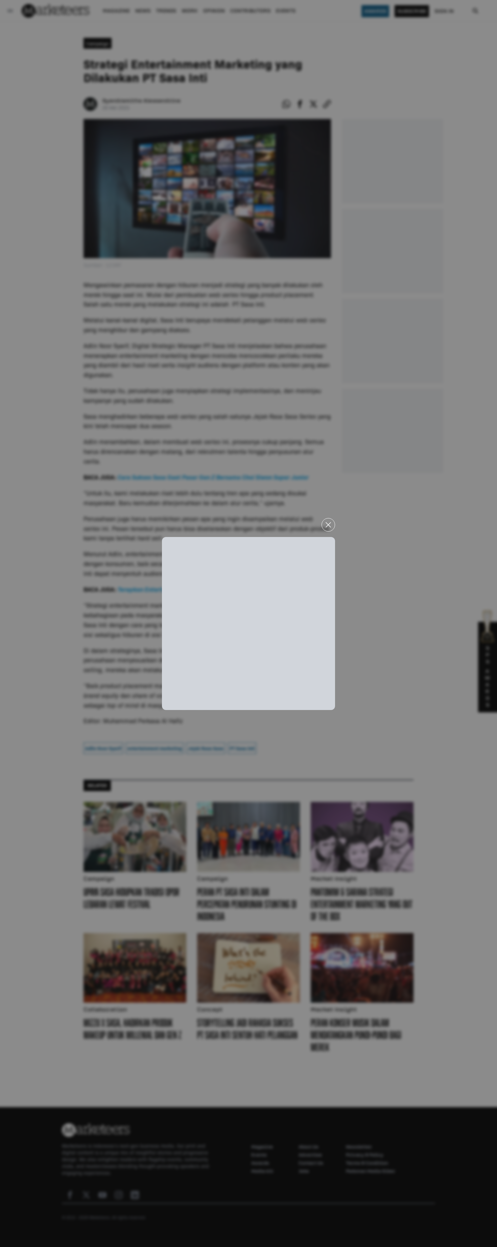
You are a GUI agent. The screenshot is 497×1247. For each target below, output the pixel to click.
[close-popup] (328, 525)
